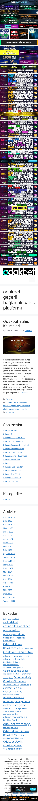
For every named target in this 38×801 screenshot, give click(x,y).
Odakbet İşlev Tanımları (13, 452)
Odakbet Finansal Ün (12, 478)
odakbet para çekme (14, 705)
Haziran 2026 (9, 517)
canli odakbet (10, 622)
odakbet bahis (27, 648)
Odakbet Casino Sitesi (15, 670)
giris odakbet (11, 630)
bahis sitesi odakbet (11, 619)
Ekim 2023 (7, 590)
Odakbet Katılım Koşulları (13, 449)
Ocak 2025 (7, 535)
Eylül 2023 (7, 594)
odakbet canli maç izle (14, 659)
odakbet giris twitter (23, 674)
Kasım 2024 (8, 543)
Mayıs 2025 (8, 528)
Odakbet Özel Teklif (11, 474)
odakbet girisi (8, 674)
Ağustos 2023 (9, 597)
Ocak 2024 (7, 579)
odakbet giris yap (8, 678)
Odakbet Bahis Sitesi (18, 652)
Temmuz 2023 (9, 601)
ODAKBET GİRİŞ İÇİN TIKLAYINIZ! (19, 42)
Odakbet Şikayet (12, 745)
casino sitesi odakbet (16, 626)
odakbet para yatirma (16, 701)
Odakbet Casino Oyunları (13, 668)
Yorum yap (10, 412)
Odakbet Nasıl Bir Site (13, 697)
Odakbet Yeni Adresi (16, 731)
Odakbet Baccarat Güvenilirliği (16, 445)
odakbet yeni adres (10, 728)
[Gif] (19, 114)
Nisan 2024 (8, 568)
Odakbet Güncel (11, 684)
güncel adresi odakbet (14, 637)
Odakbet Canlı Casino (11, 662)
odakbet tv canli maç (11, 714)
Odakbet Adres (12, 644)
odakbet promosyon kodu (15, 708)
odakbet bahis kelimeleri (16, 402)
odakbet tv (19, 711)
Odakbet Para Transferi (13, 467)
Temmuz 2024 (9, 557)
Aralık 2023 (8, 583)
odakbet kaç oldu (12, 687)
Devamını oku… (27, 393)
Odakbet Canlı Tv (10, 481)
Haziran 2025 (9, 525)
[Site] (19, 71)
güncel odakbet (9, 641)
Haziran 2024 (9, 561)
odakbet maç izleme (11, 695)
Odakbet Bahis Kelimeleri (16, 323)
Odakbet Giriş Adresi (14, 681)
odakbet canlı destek (11, 665)
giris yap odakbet (14, 634)
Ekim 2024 (7, 546)
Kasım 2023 (8, 586)
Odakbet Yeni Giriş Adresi (13, 738)
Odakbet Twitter (11, 720)
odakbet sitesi (8, 711)
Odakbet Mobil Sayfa (12, 470)
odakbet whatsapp (17, 724)
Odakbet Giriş (9, 434)
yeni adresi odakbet (12, 748)
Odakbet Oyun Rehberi (13, 441)
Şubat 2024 (8, 575)
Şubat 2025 (8, 532)
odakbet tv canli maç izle (15, 717)
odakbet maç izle (19, 409)
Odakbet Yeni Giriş (13, 735)
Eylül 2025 (7, 521)
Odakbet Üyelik (12, 741)
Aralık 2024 (8, 539)
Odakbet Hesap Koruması (14, 438)
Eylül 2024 (7, 550)
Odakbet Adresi (10, 430)
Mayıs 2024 (8, 565)
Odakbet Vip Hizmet (11, 460)
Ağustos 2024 (9, 554)
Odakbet (9, 399)
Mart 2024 (7, 572)
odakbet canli (24, 656)
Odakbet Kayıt (25, 685)
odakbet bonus (10, 656)
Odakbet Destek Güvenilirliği (15, 456)
